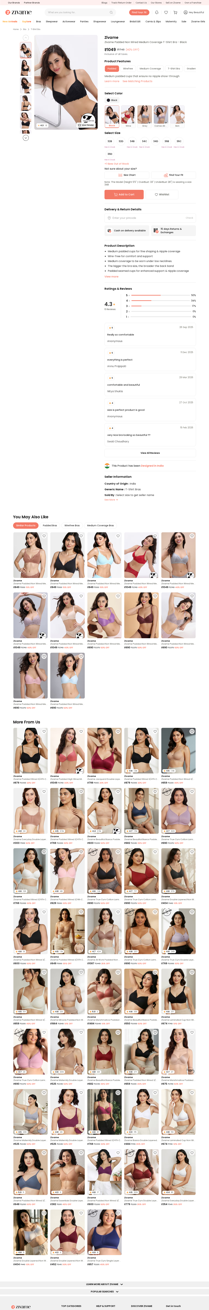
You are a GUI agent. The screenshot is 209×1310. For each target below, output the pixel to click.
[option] (25, 50)
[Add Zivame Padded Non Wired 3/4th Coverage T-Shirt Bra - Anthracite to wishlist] (155, 1032)
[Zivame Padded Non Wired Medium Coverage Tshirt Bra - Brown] (141, 615)
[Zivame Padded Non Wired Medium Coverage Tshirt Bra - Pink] (30, 676)
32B (110, 141)
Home (16, 29)
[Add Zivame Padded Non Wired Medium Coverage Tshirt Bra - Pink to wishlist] (44, 656)
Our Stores (156, 2)
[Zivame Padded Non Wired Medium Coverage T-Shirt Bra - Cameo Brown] (30, 615)
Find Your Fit (176, 175)
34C (144, 141)
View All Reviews (150, 453)
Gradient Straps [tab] (196, 68)
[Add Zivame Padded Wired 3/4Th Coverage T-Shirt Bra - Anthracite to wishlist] (44, 731)
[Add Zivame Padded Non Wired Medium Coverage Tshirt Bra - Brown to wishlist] (155, 596)
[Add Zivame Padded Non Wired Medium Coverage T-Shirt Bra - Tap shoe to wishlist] (81, 536)
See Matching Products (137, 81)
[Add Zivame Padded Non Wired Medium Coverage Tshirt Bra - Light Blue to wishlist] (81, 656)
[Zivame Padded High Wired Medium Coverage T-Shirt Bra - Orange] (67, 751)
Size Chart (130, 175)
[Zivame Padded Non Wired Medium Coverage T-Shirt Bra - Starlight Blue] (104, 555)
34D (155, 141)
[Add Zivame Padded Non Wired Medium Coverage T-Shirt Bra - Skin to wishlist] (81, 596)
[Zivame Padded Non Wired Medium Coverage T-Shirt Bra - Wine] (141, 555)
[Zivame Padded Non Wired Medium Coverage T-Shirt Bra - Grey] (178, 555)
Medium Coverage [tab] (150, 68)
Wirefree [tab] (128, 68)
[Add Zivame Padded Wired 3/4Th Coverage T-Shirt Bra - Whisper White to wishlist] (44, 851)
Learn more (111, 81)
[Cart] (175, 12)
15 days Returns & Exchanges (171, 230)
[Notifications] (157, 12)
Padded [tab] (112, 68)
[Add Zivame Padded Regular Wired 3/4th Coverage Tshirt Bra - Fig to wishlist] (192, 1213)
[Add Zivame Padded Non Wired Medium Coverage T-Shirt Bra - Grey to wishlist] (192, 536)
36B (167, 141)
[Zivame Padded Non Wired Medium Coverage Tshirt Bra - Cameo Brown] (178, 615)
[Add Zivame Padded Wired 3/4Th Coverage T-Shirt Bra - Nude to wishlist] (81, 791)
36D (110, 154)
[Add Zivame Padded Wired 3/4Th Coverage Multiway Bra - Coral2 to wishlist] (44, 1273)
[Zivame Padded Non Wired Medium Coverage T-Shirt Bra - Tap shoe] (67, 555)
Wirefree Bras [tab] (72, 525)
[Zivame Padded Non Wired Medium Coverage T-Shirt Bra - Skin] (67, 615)
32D (121, 141)
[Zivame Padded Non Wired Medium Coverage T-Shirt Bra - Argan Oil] (30, 555)
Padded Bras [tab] (50, 525)
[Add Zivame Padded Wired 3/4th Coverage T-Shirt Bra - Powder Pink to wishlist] (81, 851)
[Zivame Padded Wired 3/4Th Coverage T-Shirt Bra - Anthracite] (30, 751)
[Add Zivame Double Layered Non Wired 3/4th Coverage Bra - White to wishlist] (44, 1213)
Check (189, 217)
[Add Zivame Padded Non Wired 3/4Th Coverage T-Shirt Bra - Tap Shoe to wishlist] (44, 912)
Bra (24, 29)
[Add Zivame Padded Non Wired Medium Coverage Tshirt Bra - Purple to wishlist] (118, 596)
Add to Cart (126, 194)
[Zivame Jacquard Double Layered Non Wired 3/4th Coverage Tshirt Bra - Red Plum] (104, 751)
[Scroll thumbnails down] (26, 138)
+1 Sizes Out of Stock (116, 163)
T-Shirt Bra (35, 29)
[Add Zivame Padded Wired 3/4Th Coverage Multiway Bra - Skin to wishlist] (81, 912)
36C (179, 141)
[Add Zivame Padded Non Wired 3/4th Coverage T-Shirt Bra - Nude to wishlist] (192, 731)
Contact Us (141, 2)
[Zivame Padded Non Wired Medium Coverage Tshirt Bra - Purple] (104, 615)
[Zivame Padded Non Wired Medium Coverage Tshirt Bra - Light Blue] (67, 676)
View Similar (88, 125)
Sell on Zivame (173, 2)
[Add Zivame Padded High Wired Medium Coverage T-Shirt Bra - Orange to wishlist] (81, 731)
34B (132, 141)
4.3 (42, 125)
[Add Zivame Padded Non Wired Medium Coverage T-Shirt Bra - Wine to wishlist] (155, 536)
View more (111, 276)
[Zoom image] (66, 82)
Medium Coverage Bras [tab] (100, 525)
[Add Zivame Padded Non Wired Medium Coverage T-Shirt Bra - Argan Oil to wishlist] (44, 536)
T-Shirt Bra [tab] (174, 68)
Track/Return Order (121, 2)
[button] (111, 12)
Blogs (104, 2)
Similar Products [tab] (25, 525)
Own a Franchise (193, 2)
